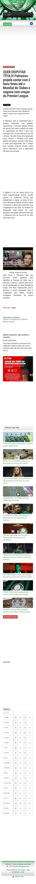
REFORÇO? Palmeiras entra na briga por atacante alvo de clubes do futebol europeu (16, 611)
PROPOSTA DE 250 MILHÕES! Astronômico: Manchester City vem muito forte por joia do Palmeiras (17, 557)
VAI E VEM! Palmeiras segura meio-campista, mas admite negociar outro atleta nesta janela (17, 576)
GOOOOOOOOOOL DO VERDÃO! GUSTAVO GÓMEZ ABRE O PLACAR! (16, 499)
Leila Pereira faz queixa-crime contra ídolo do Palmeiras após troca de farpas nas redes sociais (17, 480)
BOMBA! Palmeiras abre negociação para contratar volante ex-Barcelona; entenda (16, 593)
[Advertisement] (19, 2)
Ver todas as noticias (10, 617)
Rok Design (21, 870)
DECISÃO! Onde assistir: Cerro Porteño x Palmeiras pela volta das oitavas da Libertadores (15, 537)
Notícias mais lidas (9, 322)
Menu (9, 15)
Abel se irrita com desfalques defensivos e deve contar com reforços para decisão (16, 462)
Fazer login (7, 24)
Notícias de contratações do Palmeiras (15, 319)
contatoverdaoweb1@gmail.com (19, 866)
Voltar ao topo (19, 876)
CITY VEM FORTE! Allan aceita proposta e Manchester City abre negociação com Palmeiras (16, 518)
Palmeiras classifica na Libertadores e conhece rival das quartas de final (18, 445)
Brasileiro (7, 709)
